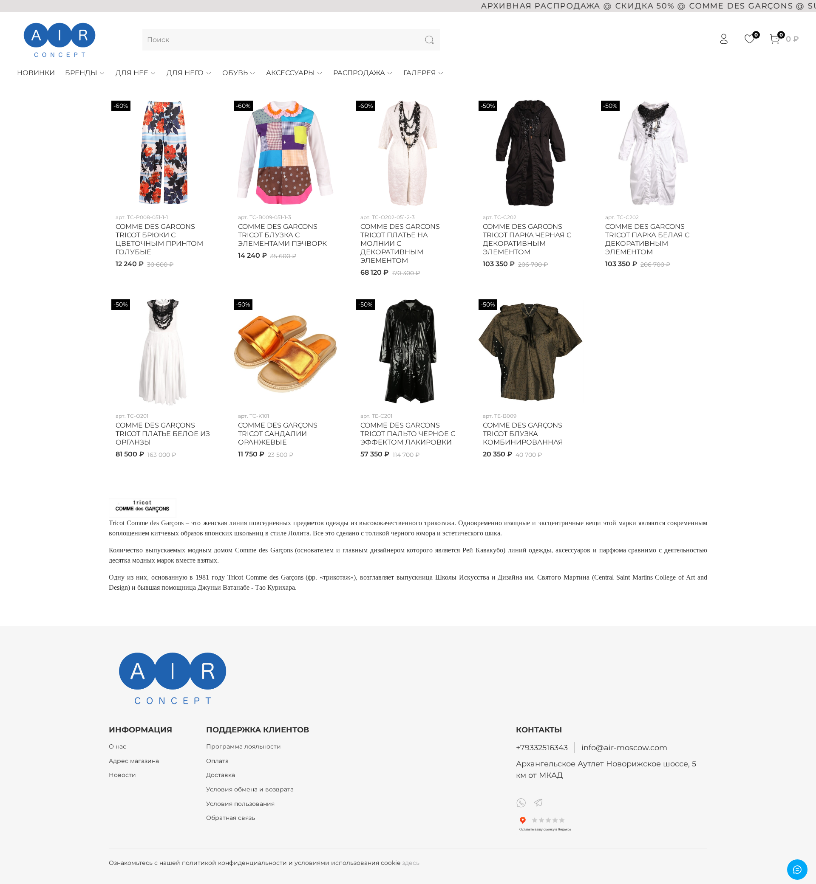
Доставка (220, 775)
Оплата (217, 761)
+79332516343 (542, 747)
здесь (410, 863)
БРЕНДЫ (81, 73)
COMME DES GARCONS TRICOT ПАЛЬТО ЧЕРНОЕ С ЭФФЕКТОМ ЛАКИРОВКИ (407, 433)
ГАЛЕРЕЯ (419, 73)
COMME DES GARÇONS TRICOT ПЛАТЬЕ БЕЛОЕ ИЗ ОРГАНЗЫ (163, 433)
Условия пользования (240, 804)
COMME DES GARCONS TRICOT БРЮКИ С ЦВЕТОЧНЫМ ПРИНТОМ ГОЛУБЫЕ (159, 239)
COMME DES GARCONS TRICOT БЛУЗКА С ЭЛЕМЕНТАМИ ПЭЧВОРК (282, 235)
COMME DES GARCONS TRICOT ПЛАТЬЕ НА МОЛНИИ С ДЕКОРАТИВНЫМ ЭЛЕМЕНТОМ (400, 243)
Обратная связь (230, 818)
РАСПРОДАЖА (359, 73)
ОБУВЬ (235, 73)
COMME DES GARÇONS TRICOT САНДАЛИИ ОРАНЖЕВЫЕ (277, 433)
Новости (122, 775)
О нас (117, 746)
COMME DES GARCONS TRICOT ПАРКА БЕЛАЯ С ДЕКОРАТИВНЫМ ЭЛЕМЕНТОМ (647, 239)
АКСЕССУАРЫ (290, 73)
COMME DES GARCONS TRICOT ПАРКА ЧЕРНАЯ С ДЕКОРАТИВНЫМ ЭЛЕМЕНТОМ (527, 239)
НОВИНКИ (36, 73)
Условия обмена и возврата (250, 789)
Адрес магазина (134, 761)
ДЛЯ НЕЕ (132, 73)
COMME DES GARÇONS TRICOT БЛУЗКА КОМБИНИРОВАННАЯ (523, 433)
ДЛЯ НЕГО (185, 73)
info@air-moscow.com (624, 747)
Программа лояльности (243, 746)
